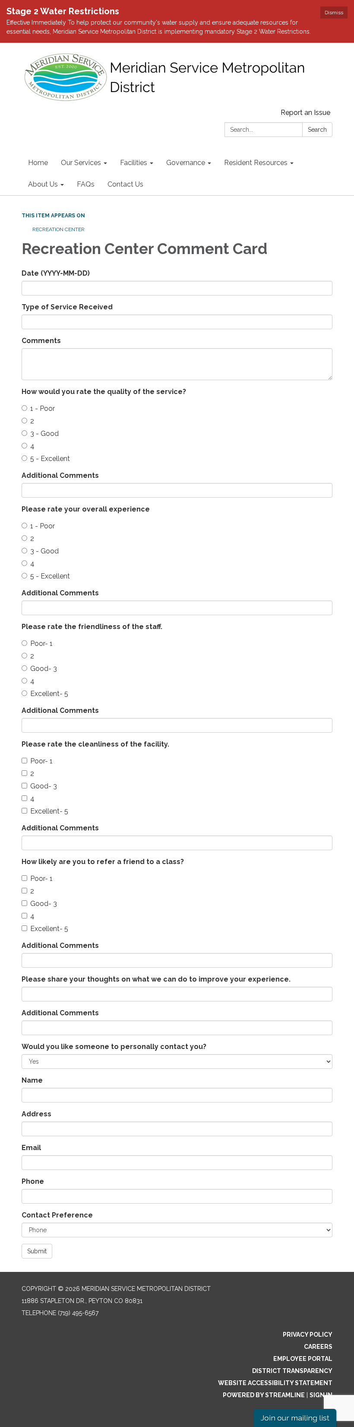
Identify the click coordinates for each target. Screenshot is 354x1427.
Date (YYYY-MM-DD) (56, 273)
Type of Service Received (67, 307)
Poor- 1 (41, 643)
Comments (41, 341)
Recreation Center (58, 229)
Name (32, 1080)
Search (317, 129)
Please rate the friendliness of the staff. (92, 627)
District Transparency (292, 1370)
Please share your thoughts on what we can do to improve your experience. (156, 979)
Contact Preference (57, 1215)
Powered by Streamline (264, 1395)
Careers (318, 1346)
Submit (37, 1251)
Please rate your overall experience (86, 509)
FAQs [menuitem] (86, 184)
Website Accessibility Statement (275, 1382)
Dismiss (334, 13)
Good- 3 (43, 668)
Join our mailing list (295, 1417)
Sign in (321, 1395)
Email (31, 1148)
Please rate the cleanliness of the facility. (95, 744)
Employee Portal (302, 1358)
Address (36, 1114)
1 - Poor (42, 408)
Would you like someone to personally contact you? (114, 1046)
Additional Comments (60, 475)
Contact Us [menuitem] (125, 184)
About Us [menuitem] (43, 184)
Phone (33, 1181)
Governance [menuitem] (185, 163)
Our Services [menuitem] (81, 163)
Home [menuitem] (38, 163)
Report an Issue (305, 112)
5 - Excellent (50, 458)
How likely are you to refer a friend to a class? (103, 862)
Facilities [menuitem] (133, 163)
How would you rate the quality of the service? (104, 392)
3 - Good (44, 433)
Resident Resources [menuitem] (256, 163)
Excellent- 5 (49, 694)
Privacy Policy (307, 1334)
